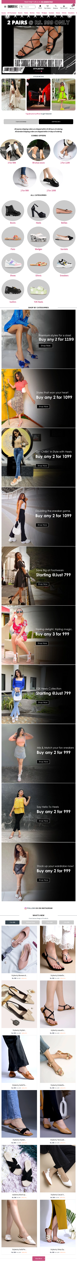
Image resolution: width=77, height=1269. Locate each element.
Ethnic (64, 13)
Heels (26, 13)
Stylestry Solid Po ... (19, 1085)
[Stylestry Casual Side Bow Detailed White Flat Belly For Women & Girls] (57, 1168)
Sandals (51, 13)
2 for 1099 (49, 922)
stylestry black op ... (19, 1195)
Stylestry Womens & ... (19, 975)
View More (38, 1259)
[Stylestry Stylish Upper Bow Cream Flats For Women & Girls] (19, 1004)
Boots (20, 13)
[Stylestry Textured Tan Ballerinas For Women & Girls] (57, 1114)
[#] (13, 94)
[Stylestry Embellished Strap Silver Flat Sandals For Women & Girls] (57, 949)
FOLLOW (31, 908)
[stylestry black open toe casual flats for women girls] (19, 1168)
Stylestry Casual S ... (58, 1195)
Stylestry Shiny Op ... (57, 1249)
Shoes (58, 13)
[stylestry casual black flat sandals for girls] (57, 1004)
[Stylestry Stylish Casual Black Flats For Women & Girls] (19, 1114)
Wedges (44, 13)
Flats (38, 13)
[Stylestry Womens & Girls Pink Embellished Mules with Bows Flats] (19, 949)
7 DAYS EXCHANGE (21, 122)
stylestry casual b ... (58, 1030)
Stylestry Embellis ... (58, 975)
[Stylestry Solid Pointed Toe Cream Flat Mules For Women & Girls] (19, 1223)
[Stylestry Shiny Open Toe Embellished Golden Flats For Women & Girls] (57, 1223)
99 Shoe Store (30, 922)
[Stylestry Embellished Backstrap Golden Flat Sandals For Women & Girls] (57, 1059)
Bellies (32, 13)
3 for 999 (12, 922)
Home (4, 13)
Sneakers (71, 13)
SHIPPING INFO (56, 122)
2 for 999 (66, 922)
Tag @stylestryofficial (33, 114)
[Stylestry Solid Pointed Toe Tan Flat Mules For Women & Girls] (19, 1059)
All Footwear (12, 13)
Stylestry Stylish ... (19, 1030)
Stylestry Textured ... (57, 1140)
